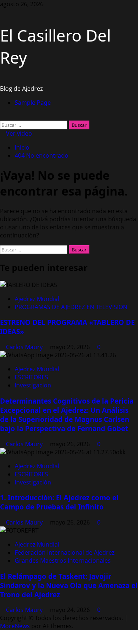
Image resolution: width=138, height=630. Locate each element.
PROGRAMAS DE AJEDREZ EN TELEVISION (71, 307)
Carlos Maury (25, 347)
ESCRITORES (31, 377)
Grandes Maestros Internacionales (63, 560)
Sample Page (33, 103)
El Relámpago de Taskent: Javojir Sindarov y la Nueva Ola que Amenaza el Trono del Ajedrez (69, 585)
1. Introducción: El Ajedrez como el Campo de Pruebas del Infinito (59, 502)
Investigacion (33, 385)
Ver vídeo (18, 133)
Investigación (33, 482)
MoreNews (15, 626)
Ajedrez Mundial (37, 299)
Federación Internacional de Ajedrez (64, 552)
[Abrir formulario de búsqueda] (2, 116)
